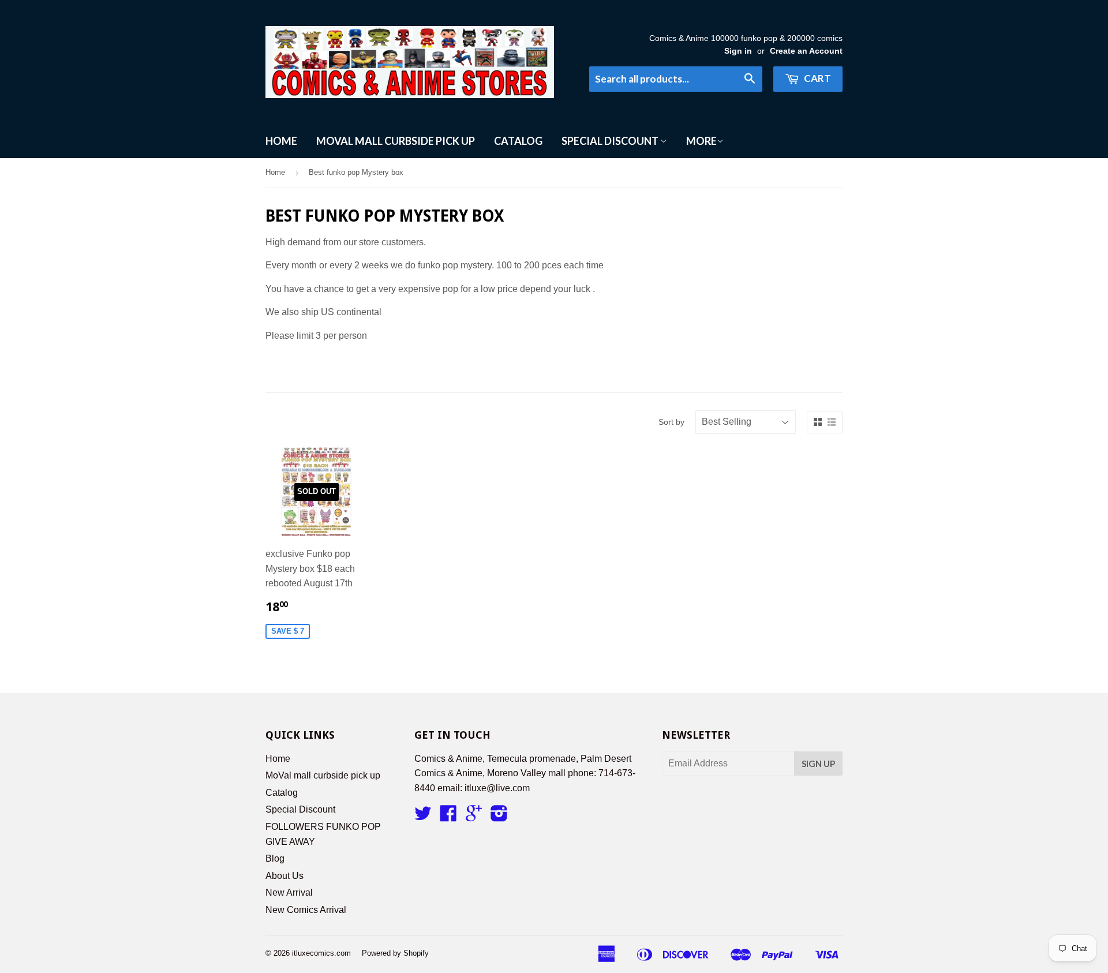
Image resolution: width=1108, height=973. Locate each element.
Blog (275, 858)
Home (281, 140)
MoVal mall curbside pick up (395, 140)
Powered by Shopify (395, 953)
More (701, 140)
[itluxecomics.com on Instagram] (499, 817)
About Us (284, 876)
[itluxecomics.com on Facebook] (448, 817)
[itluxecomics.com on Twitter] (423, 817)
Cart (816, 78)
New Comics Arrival (305, 910)
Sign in (738, 51)
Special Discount (611, 140)
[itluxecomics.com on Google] (473, 817)
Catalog (518, 140)
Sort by (671, 421)
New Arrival (289, 892)
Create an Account (806, 51)
